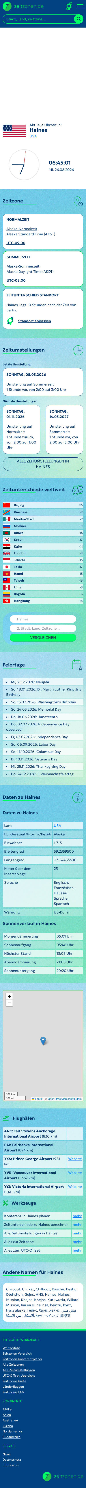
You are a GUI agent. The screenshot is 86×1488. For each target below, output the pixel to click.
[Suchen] (78, 19)
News (7, 1454)
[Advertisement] (43, 71)
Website (75, 1159)
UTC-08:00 (16, 280)
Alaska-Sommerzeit (23, 266)
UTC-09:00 (15, 243)
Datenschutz (12, 1460)
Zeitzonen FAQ (13, 1392)
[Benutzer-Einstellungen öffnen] (69, 6)
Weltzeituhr (11, 1348)
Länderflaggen (13, 1387)
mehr (77, 1216)
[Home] (63, 1476)
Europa (8, 1426)
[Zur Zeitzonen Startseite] (23, 6)
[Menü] (80, 6)
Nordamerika (12, 1431)
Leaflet (38, 1099)
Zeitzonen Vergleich (17, 1353)
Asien (7, 1415)
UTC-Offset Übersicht (19, 1376)
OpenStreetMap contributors (65, 1099)
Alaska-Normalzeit (21, 228)
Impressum (11, 1465)
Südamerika (12, 1437)
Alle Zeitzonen (13, 1364)
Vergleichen (43, 637)
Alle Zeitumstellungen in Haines (43, 464)
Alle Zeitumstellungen (19, 1370)
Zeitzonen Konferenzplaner (22, 1359)
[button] (43, 1041)
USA (33, 136)
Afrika (7, 1409)
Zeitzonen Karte (14, 1381)
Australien (10, 1420)
